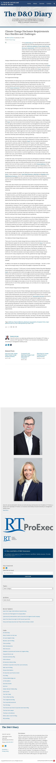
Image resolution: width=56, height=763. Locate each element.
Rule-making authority (21, 323)
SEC (33, 323)
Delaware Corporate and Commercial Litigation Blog (15, 651)
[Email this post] (9, 327)
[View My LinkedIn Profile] (6, 568)
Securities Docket (7, 683)
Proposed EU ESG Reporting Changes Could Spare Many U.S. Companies (27, 356)
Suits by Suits (6, 691)
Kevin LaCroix (10, 37)
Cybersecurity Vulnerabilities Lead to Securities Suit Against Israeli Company (21, 616)
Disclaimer (4, 749)
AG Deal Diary (6, 632)
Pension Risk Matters (8, 670)
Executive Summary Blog (9, 656)
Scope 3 (29, 323)
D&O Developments (8, 646)
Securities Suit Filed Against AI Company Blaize (14, 613)
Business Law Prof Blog (8, 640)
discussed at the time (38, 296)
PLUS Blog (5, 675)
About (35, 3)
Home (29, 3)
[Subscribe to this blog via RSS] (4, 568)
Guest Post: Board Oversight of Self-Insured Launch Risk (16, 619)
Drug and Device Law (8, 654)
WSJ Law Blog (6, 718)
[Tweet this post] (11, 327)
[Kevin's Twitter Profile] (11, 345)
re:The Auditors (7, 681)
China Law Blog (6, 643)
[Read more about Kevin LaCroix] (6, 345)
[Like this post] (13, 327)
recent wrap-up (29, 42)
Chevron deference (41, 164)
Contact (49, 3)
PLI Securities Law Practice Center (11, 672)
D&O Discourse (6, 648)
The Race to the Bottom (9, 713)
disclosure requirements (30, 322)
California (10, 322)
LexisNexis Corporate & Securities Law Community (15, 664)
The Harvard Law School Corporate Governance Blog (16, 707)
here (48, 65)
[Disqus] (28, 385)
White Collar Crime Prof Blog (10, 715)
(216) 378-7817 (9, 742)
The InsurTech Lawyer (8, 710)
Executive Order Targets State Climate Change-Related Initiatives (11, 355)
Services (41, 3)
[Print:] (6, 327)
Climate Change (12, 39)
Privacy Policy (5, 751)
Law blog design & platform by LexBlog (45, 760)
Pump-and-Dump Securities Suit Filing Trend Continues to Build (18, 621)
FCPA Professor (6, 659)
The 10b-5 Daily (7, 694)
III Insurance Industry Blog (9, 662)
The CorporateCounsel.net (9, 702)
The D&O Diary (28, 13)
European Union (41, 322)
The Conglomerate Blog (9, 699)
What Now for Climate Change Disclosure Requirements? (42, 355)
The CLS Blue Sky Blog (8, 697)
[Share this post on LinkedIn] (16, 327)
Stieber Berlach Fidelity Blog (10, 689)
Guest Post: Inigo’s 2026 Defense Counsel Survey (14, 611)
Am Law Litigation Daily (8, 638)
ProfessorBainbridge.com (9, 678)
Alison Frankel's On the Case (10, 635)
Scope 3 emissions (14, 88)
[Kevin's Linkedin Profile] (8, 345)
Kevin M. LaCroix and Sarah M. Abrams (10, 3)
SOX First (5, 686)
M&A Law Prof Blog (7, 667)
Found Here (18, 555)
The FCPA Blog (6, 705)
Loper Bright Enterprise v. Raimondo (30, 174)
